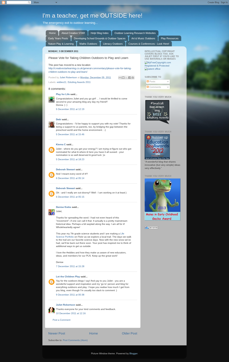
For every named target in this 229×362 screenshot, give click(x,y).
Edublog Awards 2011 (79, 82)
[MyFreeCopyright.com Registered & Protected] (163, 65)
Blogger (133, 353)
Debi (58, 119)
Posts (152, 81)
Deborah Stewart (65, 169)
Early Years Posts (58, 38)
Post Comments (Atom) (75, 340)
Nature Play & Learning (61, 43)
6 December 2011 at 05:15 (70, 197)
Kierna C (61, 144)
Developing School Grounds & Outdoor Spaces (100, 38)
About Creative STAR (73, 33)
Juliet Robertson (69, 77)
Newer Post (56, 333)
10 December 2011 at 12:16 (71, 313)
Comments (155, 87)
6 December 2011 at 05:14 (70, 178)
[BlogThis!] (123, 77)
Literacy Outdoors (113, 43)
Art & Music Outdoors (143, 38)
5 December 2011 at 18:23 (70, 159)
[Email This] (120, 77)
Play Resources (170, 38)
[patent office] (152, 69)
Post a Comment (61, 320)
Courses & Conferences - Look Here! (148, 43)
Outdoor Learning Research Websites (135, 33)
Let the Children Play (68, 276)
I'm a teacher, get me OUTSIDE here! (92, 15)
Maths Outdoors (88, 43)
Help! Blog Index (100, 33)
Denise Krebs (63, 207)
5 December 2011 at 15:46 (70, 134)
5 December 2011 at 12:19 (70, 109)
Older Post (129, 333)
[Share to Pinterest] (132, 77)
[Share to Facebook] (129, 77)
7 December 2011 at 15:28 (70, 266)
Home (52, 33)
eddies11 (61, 82)
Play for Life (63, 94)
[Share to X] (126, 77)
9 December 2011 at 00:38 (70, 294)
